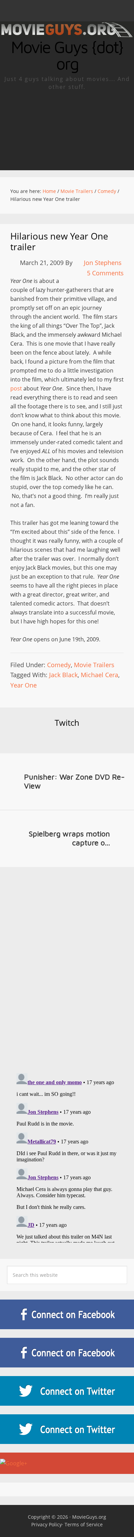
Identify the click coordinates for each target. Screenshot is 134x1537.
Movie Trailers (94, 665)
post (16, 388)
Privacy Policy (46, 1524)
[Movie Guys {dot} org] (67, 34)
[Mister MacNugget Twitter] (67, 1429)
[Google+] (67, 1463)
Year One (23, 685)
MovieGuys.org (89, 1517)
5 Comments (105, 273)
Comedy (59, 665)
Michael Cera (99, 675)
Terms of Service (84, 1524)
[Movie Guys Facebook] (67, 1314)
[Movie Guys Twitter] (67, 1391)
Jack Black (63, 675)
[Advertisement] (67, 130)
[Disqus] (67, 964)
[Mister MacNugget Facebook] (67, 1352)
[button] (67, 10)
